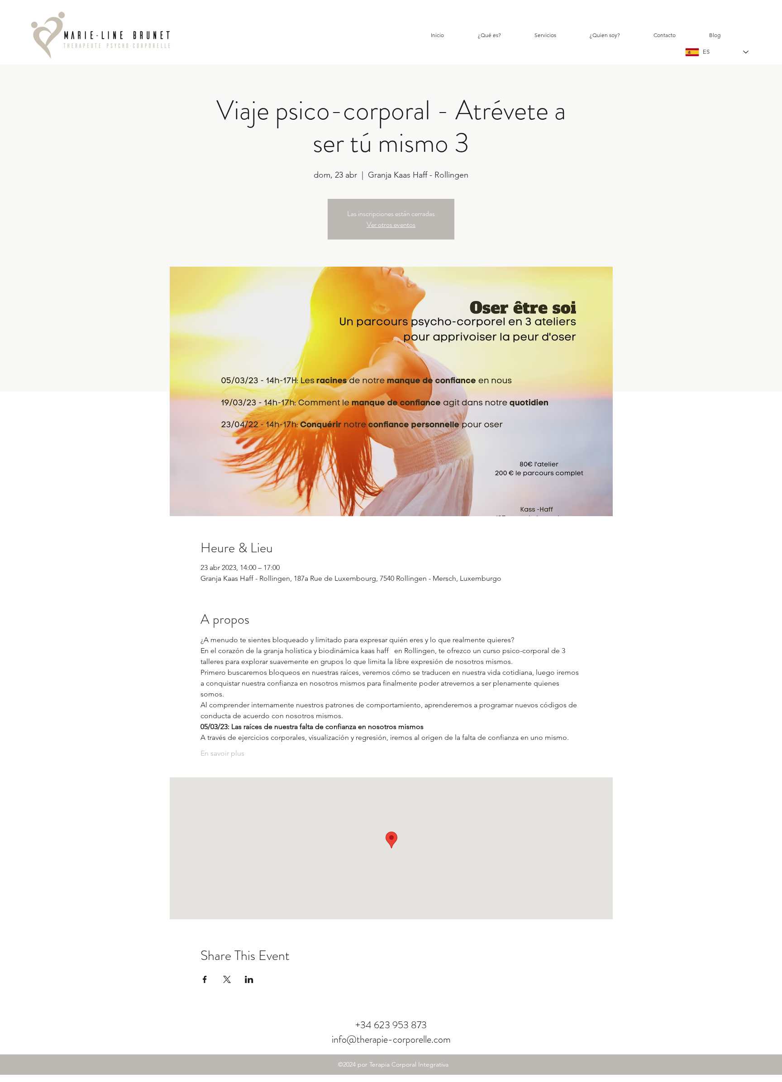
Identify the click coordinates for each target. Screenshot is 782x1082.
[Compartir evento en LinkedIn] (249, 979)
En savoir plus (222, 753)
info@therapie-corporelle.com (391, 1039)
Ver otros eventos (391, 224)
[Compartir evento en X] (227, 979)
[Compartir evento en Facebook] (204, 979)
